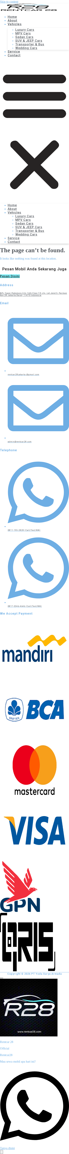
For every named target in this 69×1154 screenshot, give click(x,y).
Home (12, 205)
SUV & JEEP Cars (28, 41)
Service (14, 238)
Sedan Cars (24, 37)
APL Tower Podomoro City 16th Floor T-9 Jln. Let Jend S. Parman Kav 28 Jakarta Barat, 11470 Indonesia (33, 294)
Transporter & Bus (29, 44)
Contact (14, 55)
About (12, 209)
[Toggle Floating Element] (1, 1152)
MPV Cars (23, 33)
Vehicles (15, 24)
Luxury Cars (24, 30)
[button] (34, 130)
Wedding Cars (26, 48)
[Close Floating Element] (1, 978)
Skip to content (9, 1)
